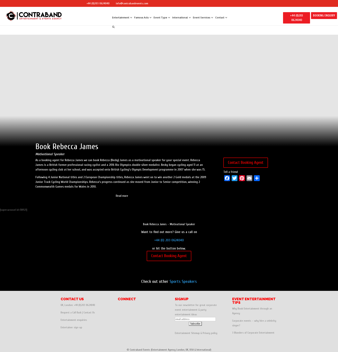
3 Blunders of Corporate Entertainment (253, 332)
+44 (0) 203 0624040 (169, 240)
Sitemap (195, 333)
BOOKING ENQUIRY (324, 15)
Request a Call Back (71, 312)
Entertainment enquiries (74, 320)
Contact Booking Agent (245, 162)
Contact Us (89, 312)
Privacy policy (210, 333)
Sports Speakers (183, 281)
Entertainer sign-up (71, 327)
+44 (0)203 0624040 (98, 3)
